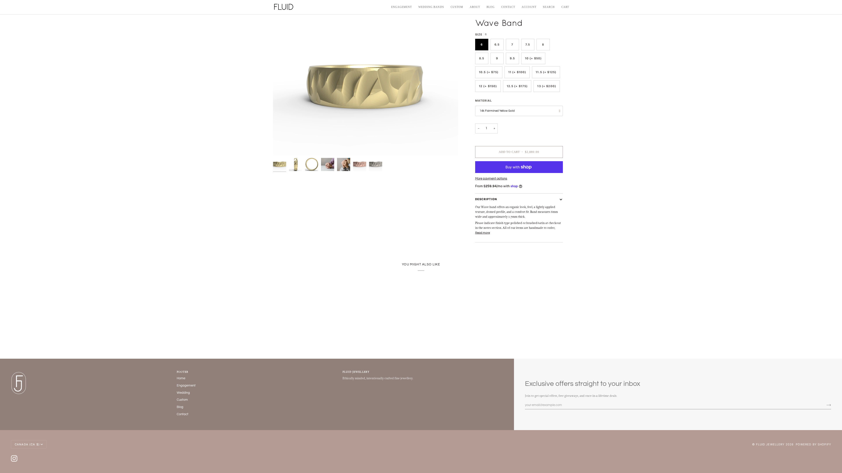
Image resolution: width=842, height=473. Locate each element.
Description (486, 199)
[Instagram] (14, 458)
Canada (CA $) (27, 444)
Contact (182, 414)
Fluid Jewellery (770, 444)
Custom (182, 399)
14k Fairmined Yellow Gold (497, 110)
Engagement (186, 385)
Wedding (183, 392)
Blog (180, 407)
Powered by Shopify (813, 444)
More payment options (491, 178)
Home (181, 378)
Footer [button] (182, 371)
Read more (482, 232)
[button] (431, 7)
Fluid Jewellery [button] (356, 371)
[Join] (825, 404)
